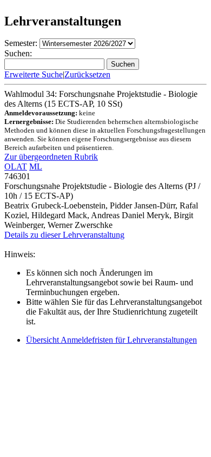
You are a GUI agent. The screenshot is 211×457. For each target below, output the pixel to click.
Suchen (123, 64)
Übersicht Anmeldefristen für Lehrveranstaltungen (111, 339)
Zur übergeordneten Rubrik (51, 156)
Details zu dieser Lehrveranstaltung (64, 234)
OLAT (15, 166)
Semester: (20, 43)
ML (35, 166)
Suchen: (18, 53)
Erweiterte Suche (33, 74)
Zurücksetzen (87, 74)
